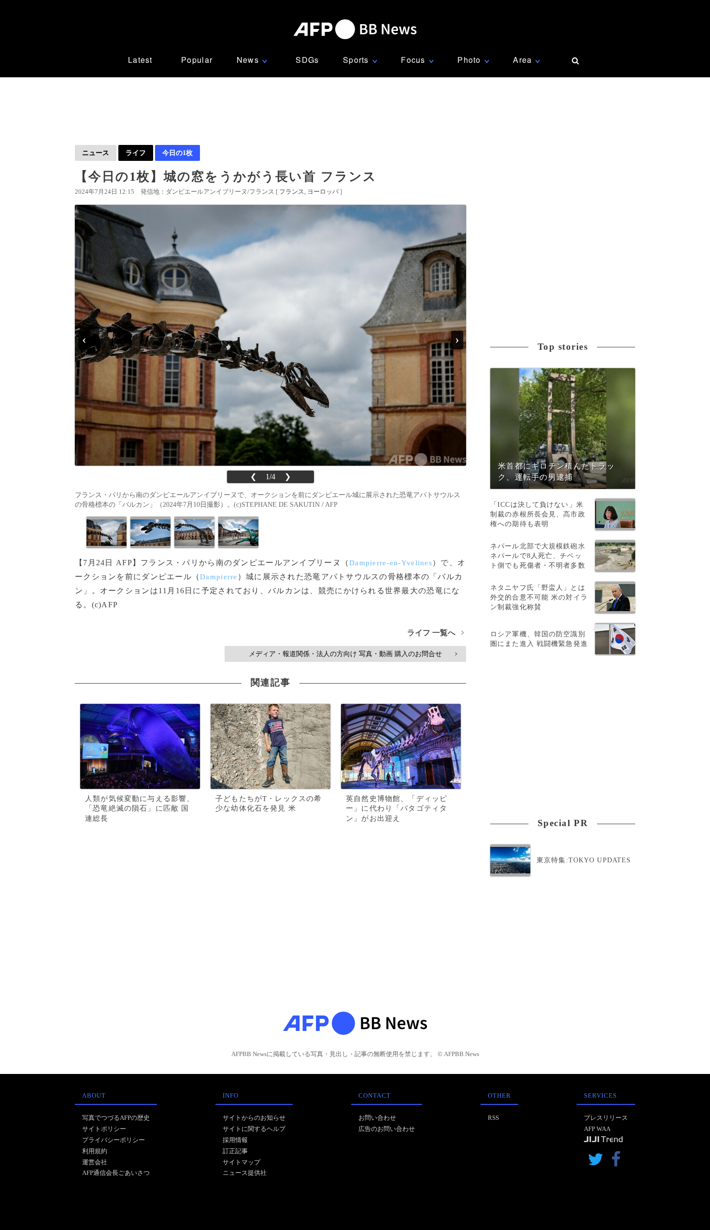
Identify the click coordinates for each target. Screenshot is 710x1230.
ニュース (95, 153)
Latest (140, 59)
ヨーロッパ (323, 191)
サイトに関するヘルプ (254, 1128)
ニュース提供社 (245, 1172)
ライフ (136, 153)
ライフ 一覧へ (435, 633)
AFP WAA (597, 1128)
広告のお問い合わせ (386, 1128)
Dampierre (219, 577)
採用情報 (235, 1140)
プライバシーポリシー (113, 1140)
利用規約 (94, 1151)
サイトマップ (241, 1162)
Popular (197, 59)
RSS (493, 1117)
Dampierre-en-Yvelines (390, 563)
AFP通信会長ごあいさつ (116, 1172)
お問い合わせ (377, 1117)
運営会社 (94, 1162)
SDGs (307, 59)
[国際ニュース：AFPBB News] (355, 29)
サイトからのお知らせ (254, 1117)
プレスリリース (606, 1117)
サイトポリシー (104, 1128)
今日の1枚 (177, 153)
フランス (291, 191)
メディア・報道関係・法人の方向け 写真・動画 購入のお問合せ (353, 654)
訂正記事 (235, 1151)
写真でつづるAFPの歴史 (116, 1117)
